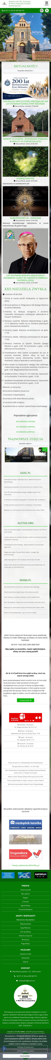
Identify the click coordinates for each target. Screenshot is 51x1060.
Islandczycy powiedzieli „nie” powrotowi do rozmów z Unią (23, 487)
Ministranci (25, 940)
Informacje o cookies (25, 1051)
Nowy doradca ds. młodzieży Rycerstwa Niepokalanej (25, 763)
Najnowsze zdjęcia (25, 440)
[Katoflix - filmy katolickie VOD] (40, 875)
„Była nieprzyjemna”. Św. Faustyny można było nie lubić (22, 560)
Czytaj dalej (25, 700)
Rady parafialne (25, 924)
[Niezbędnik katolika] (25, 824)
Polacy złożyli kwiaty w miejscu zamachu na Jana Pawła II (25, 780)
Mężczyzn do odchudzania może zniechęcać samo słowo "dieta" (24, 510)
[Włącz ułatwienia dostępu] (48, 10)
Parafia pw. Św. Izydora (19, 4)
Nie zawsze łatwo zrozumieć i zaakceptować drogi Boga (21, 587)
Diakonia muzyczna (25, 936)
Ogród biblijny (25, 906)
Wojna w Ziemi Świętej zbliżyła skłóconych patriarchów (25, 777)
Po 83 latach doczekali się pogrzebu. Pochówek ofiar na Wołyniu (24, 500)
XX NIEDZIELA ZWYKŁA (25, 432)
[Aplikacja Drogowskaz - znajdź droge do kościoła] (25, 854)
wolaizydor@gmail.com (27, 981)
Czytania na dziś (25, 954)
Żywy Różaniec (26, 928)
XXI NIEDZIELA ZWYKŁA (25, 427)
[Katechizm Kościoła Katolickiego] (8, 875)
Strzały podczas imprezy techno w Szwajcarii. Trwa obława (23, 505)
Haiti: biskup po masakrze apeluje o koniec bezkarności (22, 597)
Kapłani (25, 898)
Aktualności (25, 68)
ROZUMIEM (25, 1056)
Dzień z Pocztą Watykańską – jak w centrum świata (20, 613)
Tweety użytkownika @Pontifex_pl (25, 865)
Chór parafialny (25, 932)
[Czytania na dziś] (25, 839)
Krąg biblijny (25, 943)
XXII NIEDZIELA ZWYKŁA (25, 289)
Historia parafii (25, 890)
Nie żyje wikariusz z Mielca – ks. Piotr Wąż (25, 766)
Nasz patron (25, 894)
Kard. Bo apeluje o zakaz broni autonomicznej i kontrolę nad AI (24, 602)
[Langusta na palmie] (24, 875)
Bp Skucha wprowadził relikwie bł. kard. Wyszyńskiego (25, 784)
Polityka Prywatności (25, 1047)
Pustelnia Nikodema (25, 909)
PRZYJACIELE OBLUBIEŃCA (25, 920)
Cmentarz (25, 902)
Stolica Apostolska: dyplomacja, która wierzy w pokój (21, 592)
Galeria (25, 962)
